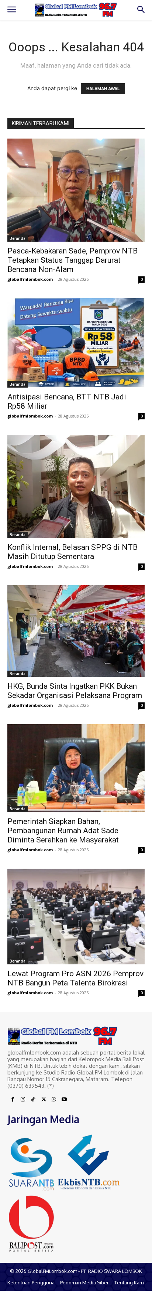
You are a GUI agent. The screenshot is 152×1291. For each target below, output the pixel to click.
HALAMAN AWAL (103, 88)
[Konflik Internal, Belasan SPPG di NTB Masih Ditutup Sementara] (76, 486)
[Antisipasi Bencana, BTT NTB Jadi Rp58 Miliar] (76, 343)
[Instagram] (23, 1099)
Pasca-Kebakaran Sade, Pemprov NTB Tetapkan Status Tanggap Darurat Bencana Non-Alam (72, 260)
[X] (43, 1099)
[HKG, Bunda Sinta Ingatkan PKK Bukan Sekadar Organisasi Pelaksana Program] (76, 631)
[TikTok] (33, 1099)
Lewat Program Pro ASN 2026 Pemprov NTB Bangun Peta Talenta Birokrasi (75, 978)
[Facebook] (12, 1099)
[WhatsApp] (54, 1099)
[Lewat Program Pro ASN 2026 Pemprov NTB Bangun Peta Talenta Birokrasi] (76, 916)
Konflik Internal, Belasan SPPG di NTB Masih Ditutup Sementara (72, 552)
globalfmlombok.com (30, 279)
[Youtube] (64, 1099)
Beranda (17, 238)
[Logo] (76, 10)
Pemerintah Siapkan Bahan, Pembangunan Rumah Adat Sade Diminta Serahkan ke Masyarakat (63, 830)
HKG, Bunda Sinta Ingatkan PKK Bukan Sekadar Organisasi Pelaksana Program (74, 691)
